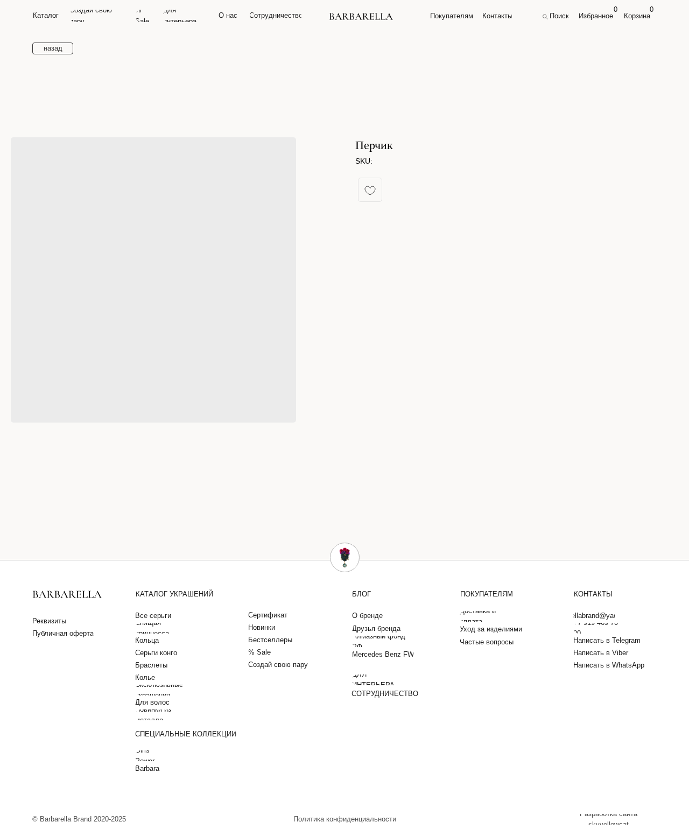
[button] (51, 621)
